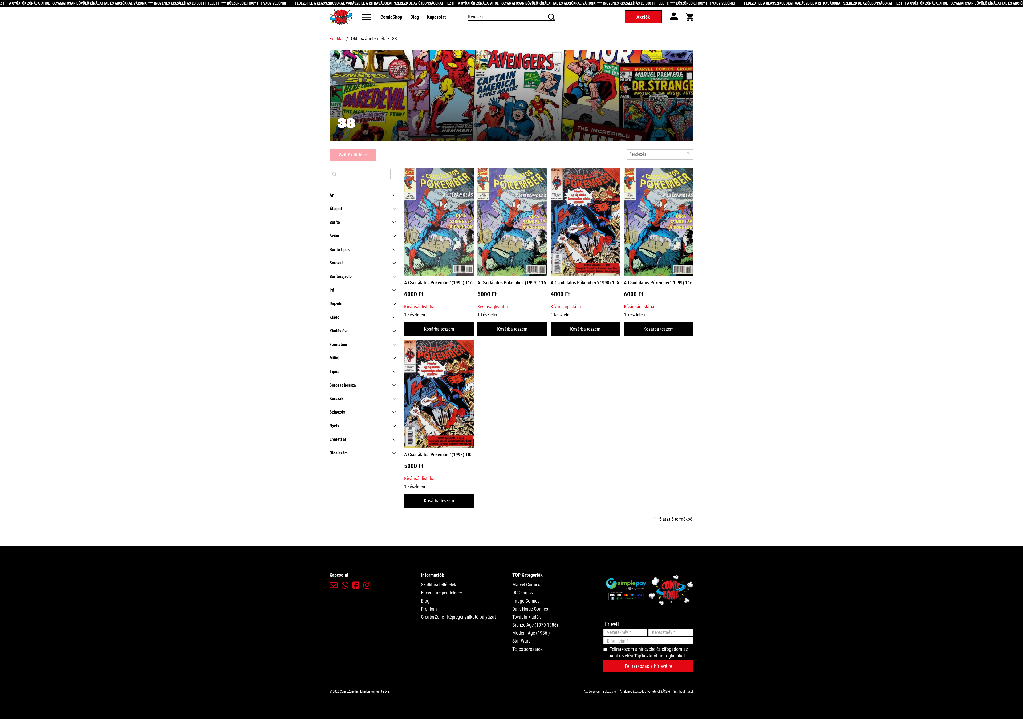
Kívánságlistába (419, 306)
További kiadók (526, 617)
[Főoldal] (341, 17)
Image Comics (525, 601)
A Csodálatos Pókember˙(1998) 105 (585, 282)
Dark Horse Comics (530, 609)
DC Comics (522, 592)
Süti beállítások (683, 691)
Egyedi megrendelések (442, 592)
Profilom (429, 609)
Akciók (643, 17)
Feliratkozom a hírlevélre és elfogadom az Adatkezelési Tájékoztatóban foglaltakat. (649, 652)
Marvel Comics (526, 584)
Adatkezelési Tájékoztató (600, 691)
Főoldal (337, 38)
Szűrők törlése (353, 154)
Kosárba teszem (439, 329)
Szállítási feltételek (438, 584)
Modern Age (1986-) (531, 633)
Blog (414, 17)
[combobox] (655, 154)
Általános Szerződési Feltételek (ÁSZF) (645, 691)
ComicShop (391, 17)
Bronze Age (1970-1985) (535, 625)
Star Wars (521, 641)
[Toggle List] (688, 153)
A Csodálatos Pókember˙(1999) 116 (438, 282)
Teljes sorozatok (527, 649)
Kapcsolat (436, 17)
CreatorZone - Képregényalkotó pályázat (458, 617)
